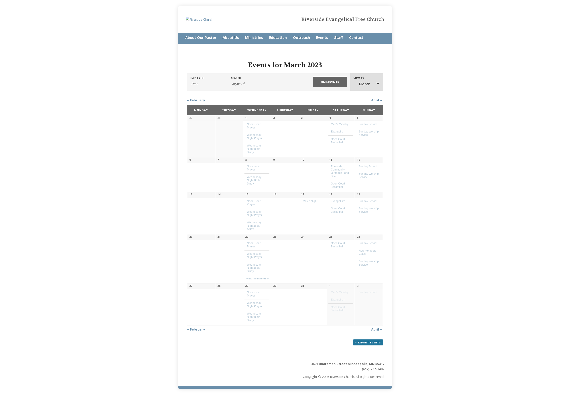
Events (322, 37)
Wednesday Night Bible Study (254, 148)
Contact (356, 37)
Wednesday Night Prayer (254, 255)
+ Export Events (368, 342)
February (196, 100)
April (376, 100)
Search (236, 78)
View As (359, 78)
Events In (197, 78)
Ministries (254, 37)
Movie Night (310, 201)
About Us (231, 37)
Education (278, 37)
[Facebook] (383, 38)
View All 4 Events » (257, 278)
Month (364, 84)
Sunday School (368, 124)
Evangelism (338, 131)
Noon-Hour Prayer (254, 168)
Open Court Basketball (338, 245)
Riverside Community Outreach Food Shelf (340, 171)
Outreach (301, 37)
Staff (338, 37)
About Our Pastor (200, 37)
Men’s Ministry (339, 124)
